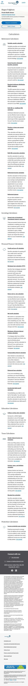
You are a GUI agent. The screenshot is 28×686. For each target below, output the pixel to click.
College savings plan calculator (16, 413)
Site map (6, 659)
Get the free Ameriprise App (15, 667)
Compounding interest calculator (17, 352)
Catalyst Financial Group (8, 14)
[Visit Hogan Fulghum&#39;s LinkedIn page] (16, 570)
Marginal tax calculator (14, 495)
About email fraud (8, 656)
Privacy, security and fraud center (11, 653)
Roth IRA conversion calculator (16, 153)
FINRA (11, 679)
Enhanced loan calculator (15, 370)
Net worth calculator (13, 313)
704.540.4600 (15, 557)
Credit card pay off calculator (16, 248)
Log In (23, 2)
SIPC (15, 679)
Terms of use (7, 650)
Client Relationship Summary (10, 647)
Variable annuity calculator (15, 43)
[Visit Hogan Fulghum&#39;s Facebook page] (12, 570)
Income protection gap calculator (17, 526)
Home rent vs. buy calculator (16, 294)
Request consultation (11, 23)
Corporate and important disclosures (12, 643)
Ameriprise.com (7, 641)
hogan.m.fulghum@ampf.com (15, 561)
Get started (20, 58)
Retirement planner (13, 194)
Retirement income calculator (16, 172)
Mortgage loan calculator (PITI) (16, 266)
